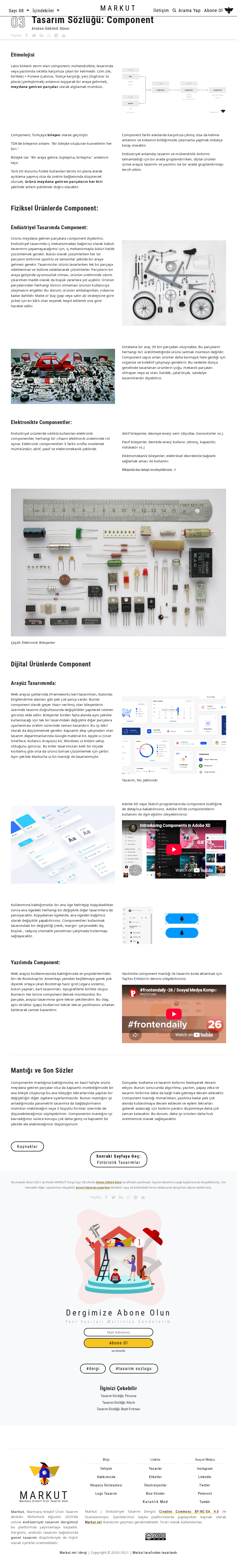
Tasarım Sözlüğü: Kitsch (118, 1402)
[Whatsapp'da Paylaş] (49, 35)
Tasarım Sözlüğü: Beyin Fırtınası (118, 1409)
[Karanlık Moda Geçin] (229, 11)
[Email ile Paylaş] (63, 35)
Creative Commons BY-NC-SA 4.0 (189, 1511)
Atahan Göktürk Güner (51, 28)
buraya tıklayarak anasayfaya (93, 1187)
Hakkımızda (106, 1477)
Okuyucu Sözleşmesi (106, 1485)
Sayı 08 (17, 10)
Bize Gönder (155, 1493)
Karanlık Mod (155, 1502)
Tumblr (205, 1502)
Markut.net (93, 1522)
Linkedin (204, 1477)
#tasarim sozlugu (134, 1368)
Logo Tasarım (106, 1493)
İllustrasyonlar (155, 1485)
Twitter (204, 1485)
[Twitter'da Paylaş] (34, 35)
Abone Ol (213, 10)
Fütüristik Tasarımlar (118, 1159)
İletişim (161, 10)
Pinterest (205, 1493)
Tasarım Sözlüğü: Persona (118, 1396)
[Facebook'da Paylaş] (26, 35)
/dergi (82, 1553)
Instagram (205, 1469)
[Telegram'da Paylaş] (56, 35)
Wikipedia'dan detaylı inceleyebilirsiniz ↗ (149, 470)
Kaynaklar (27, 1146)
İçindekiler (44, 10)
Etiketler (155, 1477)
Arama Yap (189, 10)
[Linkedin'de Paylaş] (41, 35)
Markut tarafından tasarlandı (154, 1553)
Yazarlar (155, 1469)
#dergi (93, 1368)
